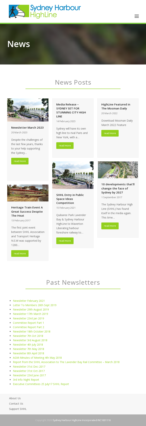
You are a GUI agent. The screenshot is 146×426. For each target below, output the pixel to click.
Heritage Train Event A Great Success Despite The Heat (27, 211)
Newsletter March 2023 (27, 127)
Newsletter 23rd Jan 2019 (28, 318)
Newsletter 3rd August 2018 (30, 340)
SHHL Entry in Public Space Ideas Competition (70, 199)
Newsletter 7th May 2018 (28, 349)
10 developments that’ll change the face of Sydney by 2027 (118, 188)
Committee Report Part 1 (28, 323)
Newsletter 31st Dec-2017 (29, 366)
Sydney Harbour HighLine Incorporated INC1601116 (82, 420)
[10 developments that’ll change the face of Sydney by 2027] (118, 169)
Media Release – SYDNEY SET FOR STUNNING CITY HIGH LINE (71, 110)
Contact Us (16, 403)
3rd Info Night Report (26, 379)
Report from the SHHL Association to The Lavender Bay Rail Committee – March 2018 (66, 362)
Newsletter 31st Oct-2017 (29, 371)
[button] (137, 16)
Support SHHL (18, 409)
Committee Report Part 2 (28, 327)
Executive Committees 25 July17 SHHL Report (41, 384)
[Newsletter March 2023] (27, 110)
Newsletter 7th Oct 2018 (28, 336)
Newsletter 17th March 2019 (30, 314)
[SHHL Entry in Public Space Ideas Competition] (73, 175)
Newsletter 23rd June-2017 (29, 375)
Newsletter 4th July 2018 (28, 344)
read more (20, 161)
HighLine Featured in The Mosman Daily (115, 106)
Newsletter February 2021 (29, 301)
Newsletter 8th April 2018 (28, 353)
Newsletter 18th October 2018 (31, 331)
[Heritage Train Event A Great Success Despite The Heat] (27, 193)
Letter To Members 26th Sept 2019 (34, 305)
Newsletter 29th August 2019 (31, 309)
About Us (15, 398)
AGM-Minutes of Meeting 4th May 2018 (37, 357)
